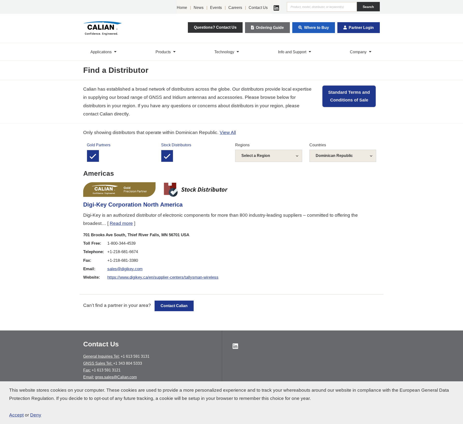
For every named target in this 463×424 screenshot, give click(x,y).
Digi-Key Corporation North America (133, 204)
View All (228, 132)
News (199, 8)
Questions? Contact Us (215, 27)
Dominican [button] (334, 156)
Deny (35, 414)
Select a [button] (255, 156)
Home (182, 8)
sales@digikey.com (125, 269)
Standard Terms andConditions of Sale (349, 96)
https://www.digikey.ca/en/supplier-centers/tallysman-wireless (162, 277)
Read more (121, 223)
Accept (16, 414)
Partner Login (361, 28)
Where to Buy (316, 28)
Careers (235, 8)
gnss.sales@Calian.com (116, 377)
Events (216, 8)
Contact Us (258, 8)
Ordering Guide (270, 28)
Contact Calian (174, 306)
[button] (104, 52)
